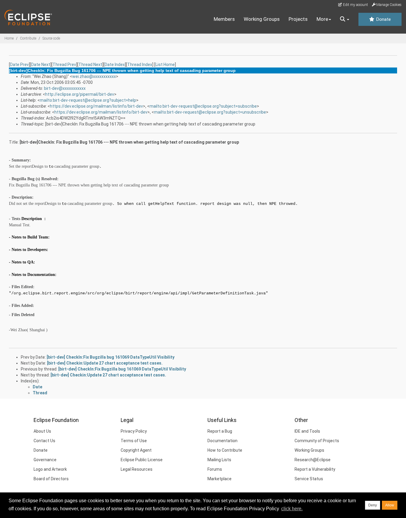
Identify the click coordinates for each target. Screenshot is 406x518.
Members (224, 19)
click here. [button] (292, 508)
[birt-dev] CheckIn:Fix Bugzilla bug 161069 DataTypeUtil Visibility (110, 357)
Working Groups (262, 19)
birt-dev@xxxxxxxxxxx (65, 88)
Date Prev (19, 64)
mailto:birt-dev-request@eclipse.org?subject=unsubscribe (210, 112)
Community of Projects (317, 440)
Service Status (309, 478)
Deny (372, 505)
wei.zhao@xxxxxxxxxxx (94, 76)
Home (9, 38)
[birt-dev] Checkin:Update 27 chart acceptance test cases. (105, 363)
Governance (45, 459)
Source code (51, 38)
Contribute (28, 38)
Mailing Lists (219, 459)
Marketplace (219, 478)
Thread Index (139, 64)
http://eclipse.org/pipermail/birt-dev (79, 94)
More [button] (322, 19)
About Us (42, 431)
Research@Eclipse (313, 459)
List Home (165, 64)
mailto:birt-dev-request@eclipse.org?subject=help (88, 100)
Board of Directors (51, 478)
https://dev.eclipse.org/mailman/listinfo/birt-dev (96, 106)
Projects (298, 19)
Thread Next (90, 64)
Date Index (115, 64)
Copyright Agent (136, 450)
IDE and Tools (307, 431)
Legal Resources (136, 469)
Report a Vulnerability (315, 469)
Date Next (40, 64)
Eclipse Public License (142, 459)
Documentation (222, 440)
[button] (344, 19)
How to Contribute (224, 450)
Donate (383, 19)
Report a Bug (219, 431)
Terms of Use (134, 440)
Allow (389, 505)
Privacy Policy (134, 431)
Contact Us (44, 440)
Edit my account (355, 5)
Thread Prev (64, 64)
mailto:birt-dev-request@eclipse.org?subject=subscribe (203, 106)
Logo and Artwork (50, 469)
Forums (214, 469)
